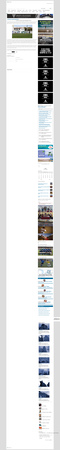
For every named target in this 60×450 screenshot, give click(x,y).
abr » (50, 179)
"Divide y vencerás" (41, 282)
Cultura (37, 11)
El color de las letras (45, 419)
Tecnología (18, 11)
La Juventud (21, 20)
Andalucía (39, 10)
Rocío (26, 10)
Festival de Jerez (13, 10)
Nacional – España (10, 11)
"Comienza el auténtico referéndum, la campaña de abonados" (44, 303)
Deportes (33, 11)
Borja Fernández (49, 281)
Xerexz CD (30, 20)
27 (47, 177)
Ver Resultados (45, 169)
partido (23, 20)
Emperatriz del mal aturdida (44, 429)
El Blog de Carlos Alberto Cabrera (45, 412)
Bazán (17, 20)
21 (49, 176)
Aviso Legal (45, 436)
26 (45, 177)
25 (43, 177)
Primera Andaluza (26, 20)
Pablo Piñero (48, 291)
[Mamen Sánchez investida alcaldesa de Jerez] (51, 187)
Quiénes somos (41, 436)
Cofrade (40, 11)
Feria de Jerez (19, 10)
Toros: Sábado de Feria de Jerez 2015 (43, 193)
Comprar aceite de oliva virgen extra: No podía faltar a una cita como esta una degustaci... (46, 136)
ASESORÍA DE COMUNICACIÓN (20, 8)
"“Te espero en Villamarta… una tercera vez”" (45, 287)
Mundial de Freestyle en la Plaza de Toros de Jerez (44, 190)
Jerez (30, 11)
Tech (15, 11)
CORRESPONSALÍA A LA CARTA (11, 8)
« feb (41, 179)
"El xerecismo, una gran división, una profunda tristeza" (44, 292)
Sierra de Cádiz (35, 10)
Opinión (44, 11)
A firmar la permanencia (13, 19)
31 (41, 178)
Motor (23, 10)
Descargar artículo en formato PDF (11, 53)
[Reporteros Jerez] (16, 5)
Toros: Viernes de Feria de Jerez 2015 (43, 196)
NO (39, 166)
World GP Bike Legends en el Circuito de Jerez (43, 184)
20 (47, 176)
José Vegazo (46, 286)
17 (41, 176)
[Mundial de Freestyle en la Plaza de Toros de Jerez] (51, 190)
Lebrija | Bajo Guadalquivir (46, 10)
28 (49, 177)
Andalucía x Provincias (24, 11)
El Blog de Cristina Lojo (46, 416)
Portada (9, 10)
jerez (18, 20)
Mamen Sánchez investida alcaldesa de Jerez (44, 187)
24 (41, 177)
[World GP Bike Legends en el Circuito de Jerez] (51, 184)
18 (43, 176)
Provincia (30, 10)
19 (45, 176)
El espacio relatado (45, 422)
